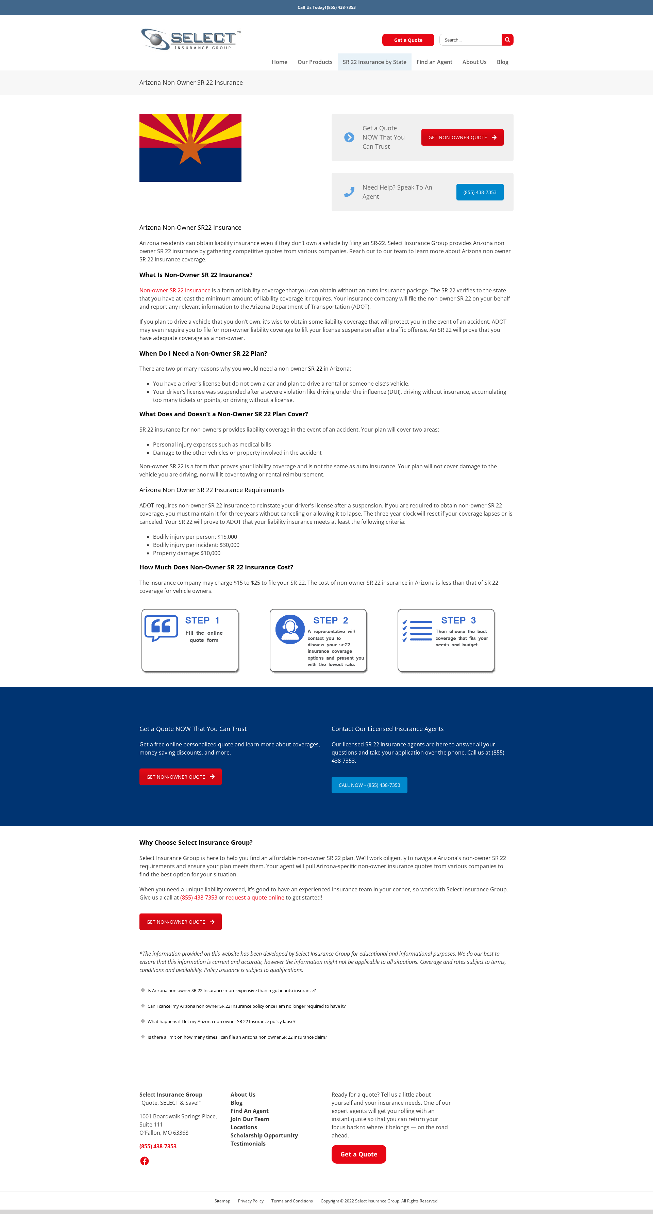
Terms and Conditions (292, 1201)
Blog (236, 1102)
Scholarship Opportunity (264, 1135)
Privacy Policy (251, 1201)
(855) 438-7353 (341, 7)
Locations (244, 1127)
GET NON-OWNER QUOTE (458, 137)
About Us (243, 1094)
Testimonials (248, 1143)
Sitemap (222, 1201)
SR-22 (315, 368)
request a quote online (255, 897)
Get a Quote (408, 40)
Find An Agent (250, 1111)
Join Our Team (250, 1119)
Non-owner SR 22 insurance (175, 290)
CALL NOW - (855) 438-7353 (369, 785)
